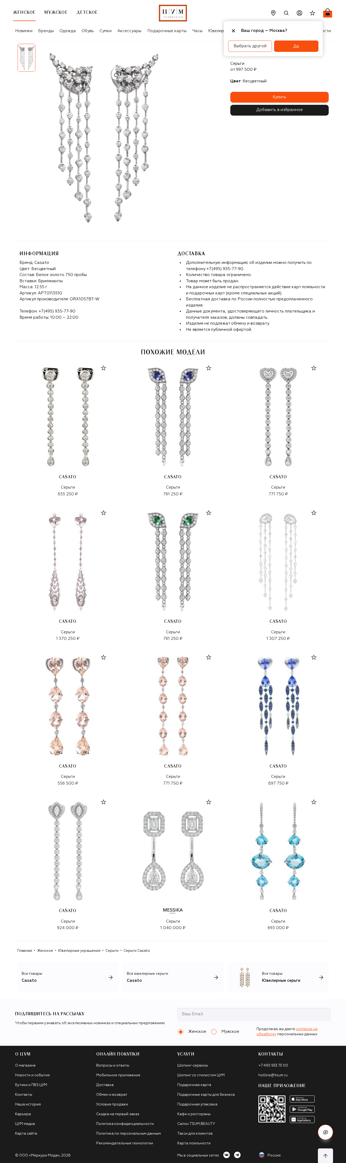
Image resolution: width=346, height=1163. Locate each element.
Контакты (23, 1095)
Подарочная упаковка (197, 1104)
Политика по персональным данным (128, 1133)
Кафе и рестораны (194, 1114)
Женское (45, 951)
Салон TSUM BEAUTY (196, 1124)
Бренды (46, 31)
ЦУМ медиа (25, 1124)
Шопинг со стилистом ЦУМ (201, 1075)
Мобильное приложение (118, 1075)
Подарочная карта (194, 1085)
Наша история (28, 1104)
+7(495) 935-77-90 (57, 311)
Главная (24, 951)
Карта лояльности (194, 1143)
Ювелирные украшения (79, 951)
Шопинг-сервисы (192, 1065)
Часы (197, 31)
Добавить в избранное (279, 110)
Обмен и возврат (111, 1095)
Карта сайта (26, 1133)
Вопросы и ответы (112, 1065)
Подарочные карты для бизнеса (206, 1095)
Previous (11, 59)
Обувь (88, 31)
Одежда (67, 31)
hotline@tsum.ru (273, 1075)
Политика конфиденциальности (125, 1124)
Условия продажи (112, 1104)
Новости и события (32, 1075)
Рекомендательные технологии (124, 1143)
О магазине (25, 1065)
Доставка (105, 1085)
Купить (279, 97)
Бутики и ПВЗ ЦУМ (31, 1085)
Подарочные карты (167, 31)
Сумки (105, 31)
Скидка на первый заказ (117, 1114)
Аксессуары (129, 31)
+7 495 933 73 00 (273, 1065)
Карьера (23, 1114)
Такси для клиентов (195, 1133)
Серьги (111, 951)
